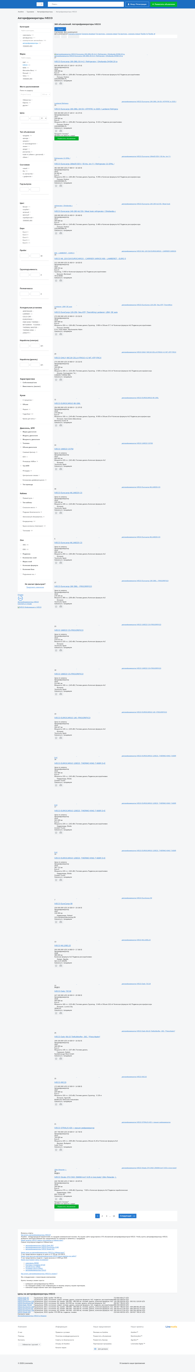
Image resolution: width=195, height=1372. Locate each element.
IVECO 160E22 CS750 (63, 449)
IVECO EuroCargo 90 (63, 904)
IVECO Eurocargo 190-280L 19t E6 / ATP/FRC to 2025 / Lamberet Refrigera (86, 109)
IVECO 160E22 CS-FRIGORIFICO (68, 630)
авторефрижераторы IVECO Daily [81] (39, 1245)
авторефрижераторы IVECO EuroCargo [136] (42, 1247)
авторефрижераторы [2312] (36, 1270)
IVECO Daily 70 (23, 1299)
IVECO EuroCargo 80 (25, 1308)
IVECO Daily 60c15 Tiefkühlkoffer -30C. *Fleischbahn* (77, 1037)
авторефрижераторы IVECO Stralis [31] (40, 1249)
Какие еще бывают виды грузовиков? (34, 1260)
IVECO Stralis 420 (24, 1312)
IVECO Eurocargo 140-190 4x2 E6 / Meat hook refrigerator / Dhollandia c (85, 211)
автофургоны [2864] (33, 1267)
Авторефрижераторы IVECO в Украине (32, 1316)
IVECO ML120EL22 (62, 946)
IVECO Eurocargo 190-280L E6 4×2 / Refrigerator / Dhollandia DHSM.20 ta (85, 62)
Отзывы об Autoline (63, 1344)
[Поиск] (50, 4)
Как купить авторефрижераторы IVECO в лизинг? (39, 1274)
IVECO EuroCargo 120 (26, 1301)
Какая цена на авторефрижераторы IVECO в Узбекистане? (43, 1252)
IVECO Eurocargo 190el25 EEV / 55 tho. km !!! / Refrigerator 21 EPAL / (84, 164)
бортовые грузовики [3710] (35, 1265)
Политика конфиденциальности (67, 1336)
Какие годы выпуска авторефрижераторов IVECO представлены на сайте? (48, 1256)
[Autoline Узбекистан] (26, 4)
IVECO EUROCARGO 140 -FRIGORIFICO (72, 718)
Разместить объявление (66, 138)
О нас (20, 1332)
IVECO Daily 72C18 (62, 991)
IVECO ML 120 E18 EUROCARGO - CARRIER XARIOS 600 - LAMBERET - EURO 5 (90, 259)
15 (114, 1216)
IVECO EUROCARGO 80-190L (67, 403)
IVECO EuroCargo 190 (26, 1310)
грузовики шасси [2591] (34, 1268)
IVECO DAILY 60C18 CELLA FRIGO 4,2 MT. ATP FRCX (77, 358)
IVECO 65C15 (60, 1082)
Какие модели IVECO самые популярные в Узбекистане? (42, 1240)
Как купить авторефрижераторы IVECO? (36, 1235)
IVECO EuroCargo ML (26, 1303)
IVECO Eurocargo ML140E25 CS (68, 493)
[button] (56, 83)
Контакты (21, 1340)
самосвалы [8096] (32, 1263)
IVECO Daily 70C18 (25, 1305)
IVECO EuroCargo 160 (26, 1307)
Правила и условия (63, 1332)
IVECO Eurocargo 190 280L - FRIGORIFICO (73, 586)
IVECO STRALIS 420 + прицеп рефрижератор (74, 1128)
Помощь (21, 1336)
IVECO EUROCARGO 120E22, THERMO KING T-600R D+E (79, 763)
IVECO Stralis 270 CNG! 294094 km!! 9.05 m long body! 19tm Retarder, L (85, 1177)
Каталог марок (61, 1347)
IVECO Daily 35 (23, 1298)
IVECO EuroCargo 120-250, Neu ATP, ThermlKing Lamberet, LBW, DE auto (86, 312)
